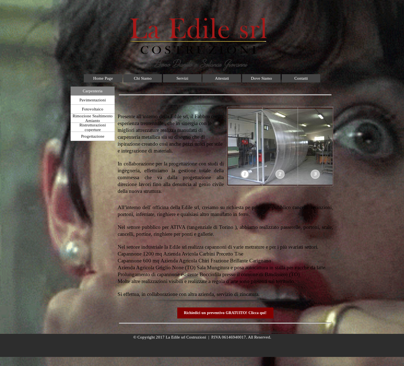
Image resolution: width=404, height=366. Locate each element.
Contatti (301, 78)
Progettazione (92, 136)
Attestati (222, 78)
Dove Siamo (261, 78)
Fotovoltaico (92, 109)
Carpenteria (93, 91)
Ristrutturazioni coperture (92, 127)
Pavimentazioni (92, 100)
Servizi (182, 78)
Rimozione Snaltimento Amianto (93, 118)
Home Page (103, 78)
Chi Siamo (143, 78)
